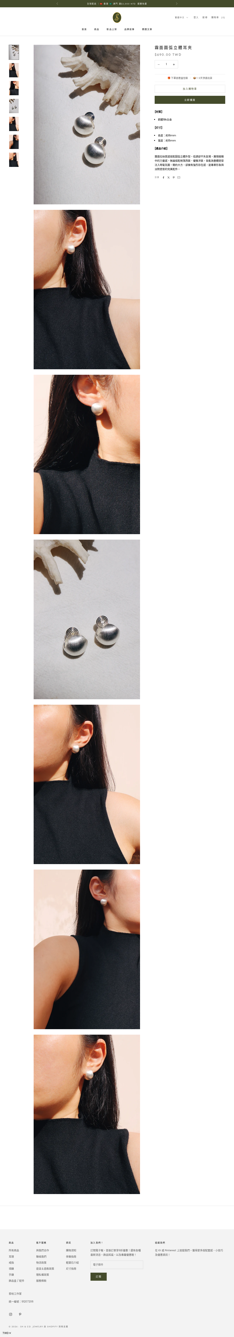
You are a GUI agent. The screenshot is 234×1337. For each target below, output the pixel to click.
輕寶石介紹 (72, 1262)
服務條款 (41, 1281)
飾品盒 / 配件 (16, 1281)
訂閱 (98, 1276)
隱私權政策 (42, 1274)
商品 (96, 29)
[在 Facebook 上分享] (163, 177)
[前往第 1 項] (14, 52)
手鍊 (11, 1274)
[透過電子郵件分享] (178, 177)
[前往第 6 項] (14, 141)
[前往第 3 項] (14, 88)
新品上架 (112, 29)
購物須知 (71, 1250)
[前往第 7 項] (14, 159)
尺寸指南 (71, 1268)
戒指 (11, 1262)
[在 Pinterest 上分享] (173, 177)
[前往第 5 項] (14, 123)
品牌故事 (129, 29)
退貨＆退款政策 (45, 1268)
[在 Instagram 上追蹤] (10, 1314)
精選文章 (147, 29)
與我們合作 (42, 1250)
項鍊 (11, 1268)
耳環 (11, 1256)
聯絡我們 (41, 1256)
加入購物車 (190, 89)
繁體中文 (179, 17)
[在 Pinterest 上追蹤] (20, 1314)
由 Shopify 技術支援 (56, 1326)
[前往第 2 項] (14, 70)
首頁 (84, 29)
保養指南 (71, 1256)
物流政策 (41, 1262)
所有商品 (14, 1250)
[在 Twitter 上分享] (168, 177)
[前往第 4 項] (14, 106)
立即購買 (189, 100)
